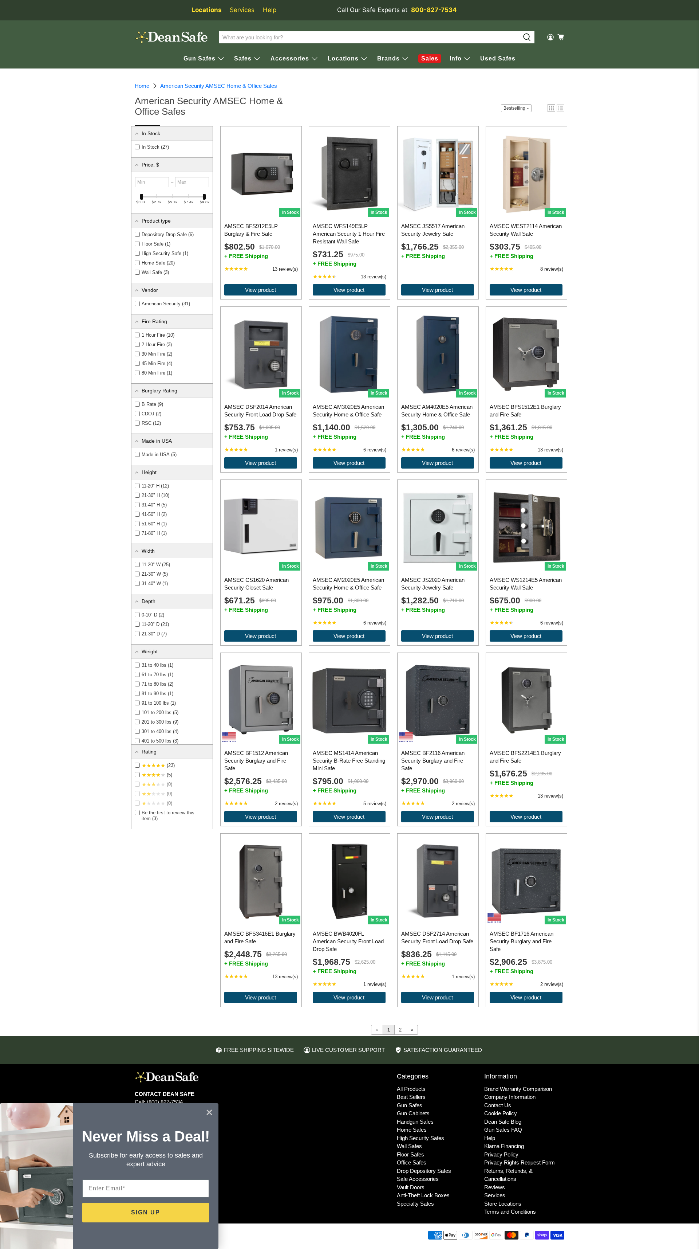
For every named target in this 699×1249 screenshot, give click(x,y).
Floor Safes (410, 1154)
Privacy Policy (501, 1154)
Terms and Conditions (510, 1212)
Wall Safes (409, 1146)
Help (269, 9)
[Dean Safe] (171, 37)
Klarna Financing (504, 1146)
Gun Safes (409, 1105)
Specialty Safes (415, 1204)
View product (260, 290)
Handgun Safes (415, 1122)
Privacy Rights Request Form (519, 1162)
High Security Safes (420, 1138)
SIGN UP (145, 1212)
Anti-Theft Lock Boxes (423, 1195)
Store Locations (502, 1204)
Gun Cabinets (413, 1113)
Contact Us (497, 1105)
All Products (411, 1089)
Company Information (510, 1097)
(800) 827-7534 (165, 1102)
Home (142, 86)
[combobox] (369, 37)
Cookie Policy (500, 1113)
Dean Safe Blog (502, 1122)
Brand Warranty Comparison (518, 1089)
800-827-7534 (434, 9)
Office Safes (411, 1162)
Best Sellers (411, 1097)
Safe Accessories (418, 1179)
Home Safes (412, 1130)
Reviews (494, 1187)
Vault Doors (410, 1187)
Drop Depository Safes (424, 1171)
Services (242, 9)
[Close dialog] (209, 1112)
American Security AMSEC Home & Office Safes (218, 86)
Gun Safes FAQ (503, 1130)
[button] (560, 108)
